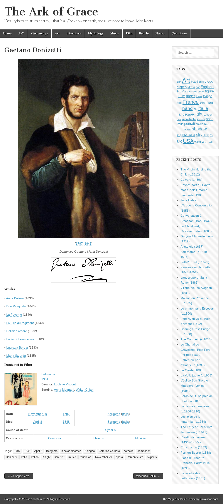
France (190, 102)
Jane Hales (188, 200)
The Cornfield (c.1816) (196, 339)
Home (7, 33)
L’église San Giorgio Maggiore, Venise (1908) (194, 385)
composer (143, 451)
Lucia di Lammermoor (21, 339)
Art (57, 33)
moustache (189, 119)
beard (194, 81)
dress (191, 87)
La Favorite (14, 314)
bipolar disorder (71, 451)
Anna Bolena (15, 298)
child (201, 81)
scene (208, 124)
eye (189, 91)
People (144, 33)
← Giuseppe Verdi (18, 476)
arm (179, 81)
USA (188, 141)
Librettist (99, 438)
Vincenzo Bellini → (148, 476)
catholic (128, 451)
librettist (59, 457)
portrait (189, 124)
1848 (87, 243)
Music (114, 33)
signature (186, 134)
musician (85, 457)
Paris (180, 124)
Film (129, 33)
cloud (208, 81)
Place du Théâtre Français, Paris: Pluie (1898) (195, 463)
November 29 (37, 413)
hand (187, 108)
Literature (73, 33)
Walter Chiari (84, 389)
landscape (186, 114)
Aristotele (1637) (192, 246)
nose (209, 119)
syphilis (152, 457)
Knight (46, 457)
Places (160, 33)
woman (207, 141)
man (179, 119)
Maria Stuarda (16, 355)
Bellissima (48, 374)
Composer (55, 438)
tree (206, 135)
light (199, 114)
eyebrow (198, 91)
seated (187, 129)
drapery (182, 87)
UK (179, 141)
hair (209, 102)
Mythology (96, 33)
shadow (199, 128)
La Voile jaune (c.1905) (196, 375)
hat (195, 109)
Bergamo (114, 413)
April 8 (37, 421)
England (207, 87)
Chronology (39, 33)
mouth (201, 119)
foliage (207, 96)
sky (199, 134)
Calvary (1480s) (192, 179)
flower (199, 96)
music (72, 457)
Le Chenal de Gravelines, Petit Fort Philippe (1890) (195, 349)
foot (179, 102)
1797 (79, 243)
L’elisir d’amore (16, 331)
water (197, 141)
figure (209, 91)
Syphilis (110, 430)
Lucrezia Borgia (17, 347)
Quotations (179, 33)
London (208, 114)
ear (198, 87)
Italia (125, 413)
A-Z (21, 33)
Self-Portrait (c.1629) (195, 262)
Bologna (89, 451)
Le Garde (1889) (192, 370)
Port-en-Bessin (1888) (196, 452)
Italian (35, 457)
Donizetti (11, 457)
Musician (141, 438)
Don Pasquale (16, 306)
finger (190, 96)
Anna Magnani (64, 389)
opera (119, 457)
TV (211, 135)
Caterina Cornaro (109, 451)
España (181, 91)
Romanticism (135, 457)
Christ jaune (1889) (194, 447)
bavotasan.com (209, 499)
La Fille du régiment (20, 323)
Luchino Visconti (65, 384)
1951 (44, 379)
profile (199, 124)
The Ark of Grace (51, 11)
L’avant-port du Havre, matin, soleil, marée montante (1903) (196, 190)
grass (202, 103)
